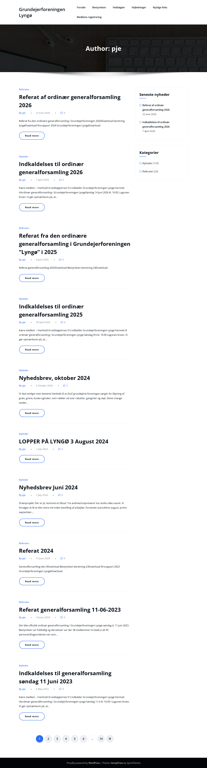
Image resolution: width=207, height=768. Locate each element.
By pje (22, 112)
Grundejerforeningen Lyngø (42, 12)
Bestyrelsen (99, 7)
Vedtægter (119, 7)
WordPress (94, 762)
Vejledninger (139, 7)
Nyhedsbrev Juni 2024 (48, 487)
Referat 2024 (36, 550)
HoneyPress (117, 762)
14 (101, 738)
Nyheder (23, 156)
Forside (81, 7)
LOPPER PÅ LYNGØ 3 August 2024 (63, 441)
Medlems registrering (89, 17)
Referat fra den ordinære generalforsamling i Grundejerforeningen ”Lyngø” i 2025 (74, 244)
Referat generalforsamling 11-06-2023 (70, 609)
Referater (24, 89)
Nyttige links (160, 7)
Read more (32, 135)
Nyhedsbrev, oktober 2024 (54, 378)
